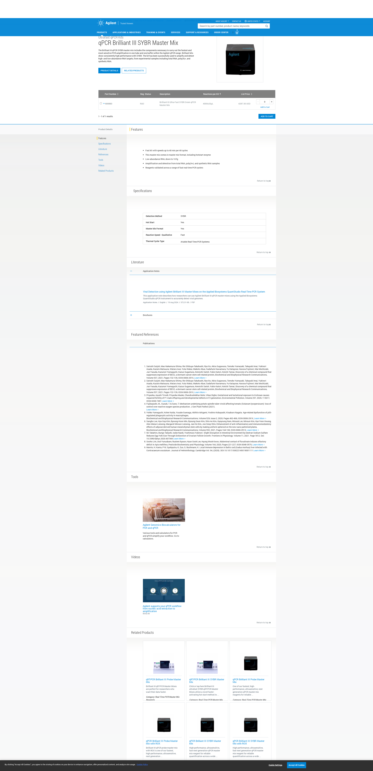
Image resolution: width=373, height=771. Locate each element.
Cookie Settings (275, 765)
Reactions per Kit (211, 94)
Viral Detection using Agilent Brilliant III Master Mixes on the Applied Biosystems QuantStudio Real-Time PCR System (204, 291)
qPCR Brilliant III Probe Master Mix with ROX (162, 742)
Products (102, 32)
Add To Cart (267, 116)
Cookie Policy (142, 764)
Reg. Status (145, 94)
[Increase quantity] (271, 101)
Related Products (134, 70)
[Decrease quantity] (258, 101)
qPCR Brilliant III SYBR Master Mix (205, 742)
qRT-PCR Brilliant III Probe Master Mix (163, 681)
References (103, 154)
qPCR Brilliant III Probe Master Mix (248, 681)
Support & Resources (197, 32)
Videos (101, 165)
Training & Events (155, 32)
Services (175, 32)
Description (165, 94)
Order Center (221, 32)
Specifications (104, 143)
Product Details (109, 70)
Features (102, 138)
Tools (100, 159)
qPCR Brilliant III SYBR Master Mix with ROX (248, 742)
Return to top (263, 180)
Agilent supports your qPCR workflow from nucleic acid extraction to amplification (162, 608)
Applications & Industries (127, 32)
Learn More (199, 377)
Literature (102, 148)
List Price (245, 94)
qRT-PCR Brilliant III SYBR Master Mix (206, 681)
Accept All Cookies (297, 765)
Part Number (110, 94)
